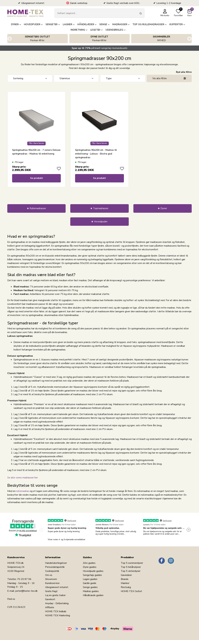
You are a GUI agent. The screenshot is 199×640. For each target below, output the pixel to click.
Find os (11, 599)
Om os (48, 575)
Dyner (163, 208)
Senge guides (90, 587)
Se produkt (36, 178)
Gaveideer (126, 575)
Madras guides (91, 591)
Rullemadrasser (38, 208)
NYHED (161, 38)
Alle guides (89, 563)
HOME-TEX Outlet (131, 591)
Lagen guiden (90, 579)
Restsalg (126, 587)
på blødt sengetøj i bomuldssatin (99, 48)
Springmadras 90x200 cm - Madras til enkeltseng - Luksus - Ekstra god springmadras (96, 153)
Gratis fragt (51, 591)
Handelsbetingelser (56, 563)
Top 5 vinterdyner (130, 571)
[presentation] (9, 38)
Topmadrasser (100, 208)
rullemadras (22, 491)
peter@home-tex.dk (26, 591)
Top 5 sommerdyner (132, 563)
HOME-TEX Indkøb (55, 611)
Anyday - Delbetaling (57, 603)
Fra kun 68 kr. (99, 38)
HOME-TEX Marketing (57, 615)
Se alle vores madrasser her (22, 477)
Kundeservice (52, 583)
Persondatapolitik (55, 567)
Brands (124, 579)
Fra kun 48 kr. (37, 38)
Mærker (125, 583)
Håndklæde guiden (93, 595)
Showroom (51, 579)
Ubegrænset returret (56, 587)
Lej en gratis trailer (55, 595)
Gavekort (50, 599)
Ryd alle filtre (184, 72)
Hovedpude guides (93, 571)
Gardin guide (89, 583)
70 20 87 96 (24, 579)
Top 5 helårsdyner (131, 567)
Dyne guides (89, 567)
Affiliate (49, 607)
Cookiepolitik (52, 571)
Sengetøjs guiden (92, 575)
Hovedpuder (100, 221)
